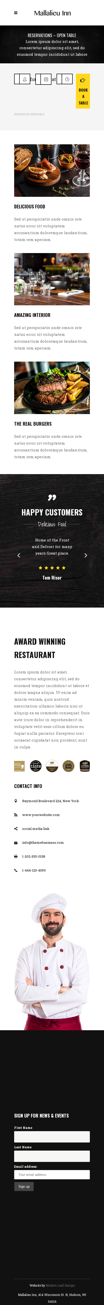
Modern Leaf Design (60, 1285)
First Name (23, 1128)
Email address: (25, 1166)
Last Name (23, 1147)
